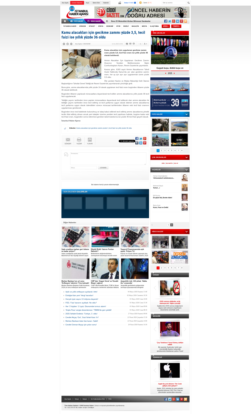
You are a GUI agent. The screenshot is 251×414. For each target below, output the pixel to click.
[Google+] (71, 44)
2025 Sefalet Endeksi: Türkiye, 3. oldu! (81, 314)
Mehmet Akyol (158, 187)
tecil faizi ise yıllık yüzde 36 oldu (120, 128)
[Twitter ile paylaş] (169, 21)
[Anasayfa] (65, 21)
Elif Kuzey (162, 197)
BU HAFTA (169, 163)
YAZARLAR (156, 170)
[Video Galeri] (94, 21)
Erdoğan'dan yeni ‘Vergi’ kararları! (79, 295)
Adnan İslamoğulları (163, 177)
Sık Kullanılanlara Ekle (98, 399)
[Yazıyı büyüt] (145, 44)
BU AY (176, 163)
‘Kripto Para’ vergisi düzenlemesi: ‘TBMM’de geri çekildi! (88, 310)
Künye (77, 399)
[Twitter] (67, 44)
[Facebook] (64, 44)
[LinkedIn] (140, 142)
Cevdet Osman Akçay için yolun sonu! (81, 325)
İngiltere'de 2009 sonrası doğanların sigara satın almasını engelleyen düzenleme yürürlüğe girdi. (170, 305)
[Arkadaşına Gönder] (130, 44)
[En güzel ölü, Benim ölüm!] (184, 197)
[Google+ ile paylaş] (173, 21)
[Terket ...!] (184, 187)
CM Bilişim (90, 407)
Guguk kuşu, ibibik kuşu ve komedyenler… (169, 69)
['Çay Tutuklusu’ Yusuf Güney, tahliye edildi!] (170, 329)
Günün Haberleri (77, 3)
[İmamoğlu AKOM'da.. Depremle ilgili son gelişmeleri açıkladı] (160, 257)
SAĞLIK (156, 275)
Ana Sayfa (65, 3)
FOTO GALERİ (157, 114)
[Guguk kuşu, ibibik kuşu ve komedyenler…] (170, 50)
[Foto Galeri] (77, 21)
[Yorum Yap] (127, 44)
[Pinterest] (144, 142)
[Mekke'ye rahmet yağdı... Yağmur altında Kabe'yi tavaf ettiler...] (160, 242)
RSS (110, 399)
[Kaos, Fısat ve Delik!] (184, 207)
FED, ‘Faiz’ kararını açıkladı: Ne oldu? (81, 303)
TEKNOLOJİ (157, 357)
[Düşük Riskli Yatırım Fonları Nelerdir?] (105, 237)
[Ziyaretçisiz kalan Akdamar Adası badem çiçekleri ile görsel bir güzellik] (160, 140)
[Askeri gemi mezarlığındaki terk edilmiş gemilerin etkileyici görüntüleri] (160, 125)
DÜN (163, 163)
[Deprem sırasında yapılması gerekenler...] (179, 257)
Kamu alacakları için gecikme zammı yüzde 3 (92, 128)
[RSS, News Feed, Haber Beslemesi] (185, 21)
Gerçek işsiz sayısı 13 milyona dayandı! (81, 299)
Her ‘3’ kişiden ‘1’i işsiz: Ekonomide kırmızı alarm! (85, 306)
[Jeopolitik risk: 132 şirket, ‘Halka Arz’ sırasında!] (135, 268)
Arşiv (87, 3)
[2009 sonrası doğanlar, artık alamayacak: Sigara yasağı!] (170, 288)
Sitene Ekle (96, 3)
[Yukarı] (89, 141)
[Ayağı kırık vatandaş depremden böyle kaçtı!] (179, 242)
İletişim (85, 399)
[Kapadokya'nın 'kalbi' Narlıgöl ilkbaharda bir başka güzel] (179, 125)
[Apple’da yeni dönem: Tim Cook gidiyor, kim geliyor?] (170, 370)
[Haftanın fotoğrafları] (179, 140)
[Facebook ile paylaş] (165, 21)
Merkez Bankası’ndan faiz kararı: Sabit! (81, 321)
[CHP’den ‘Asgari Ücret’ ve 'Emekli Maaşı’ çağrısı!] (105, 268)
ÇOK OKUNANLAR (159, 157)
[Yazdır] (134, 44)
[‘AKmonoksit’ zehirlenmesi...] (184, 178)
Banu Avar (160, 206)
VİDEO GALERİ (157, 232)
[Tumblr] (136, 142)
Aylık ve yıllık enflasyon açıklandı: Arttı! (81, 292)
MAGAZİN (156, 316)
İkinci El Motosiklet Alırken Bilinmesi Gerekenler (130, 21)
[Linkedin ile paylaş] (177, 21)
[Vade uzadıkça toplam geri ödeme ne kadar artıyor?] (75, 237)
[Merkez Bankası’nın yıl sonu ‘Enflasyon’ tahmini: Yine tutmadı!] (75, 268)
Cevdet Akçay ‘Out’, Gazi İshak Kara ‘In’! (82, 317)
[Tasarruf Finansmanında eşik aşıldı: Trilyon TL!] (135, 237)
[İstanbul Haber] (77, 18)
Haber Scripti (82, 407)
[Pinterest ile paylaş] (181, 21)
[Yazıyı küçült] (139, 44)
